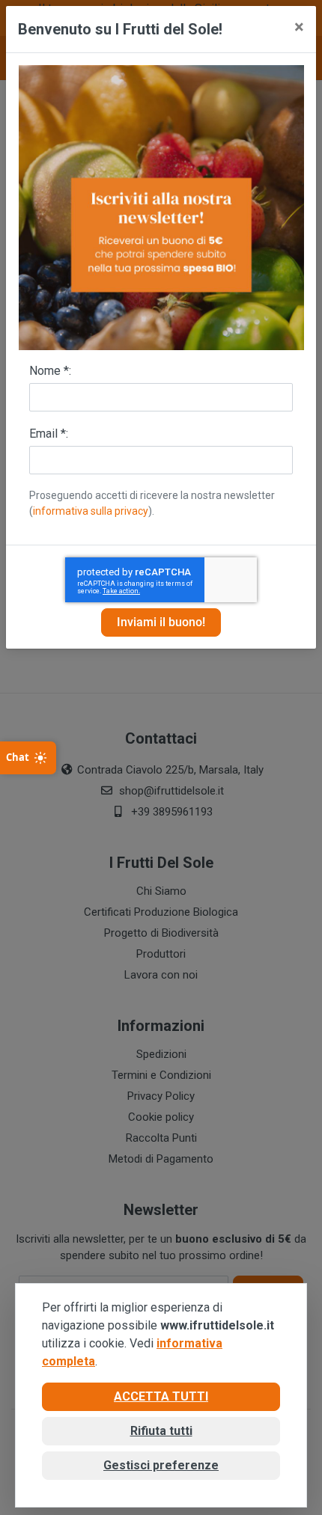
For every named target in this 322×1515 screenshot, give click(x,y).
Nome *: (50, 371)
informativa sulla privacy (90, 511)
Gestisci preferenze (161, 1465)
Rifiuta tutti (161, 1431)
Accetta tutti (161, 1396)
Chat (17, 757)
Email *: (48, 433)
